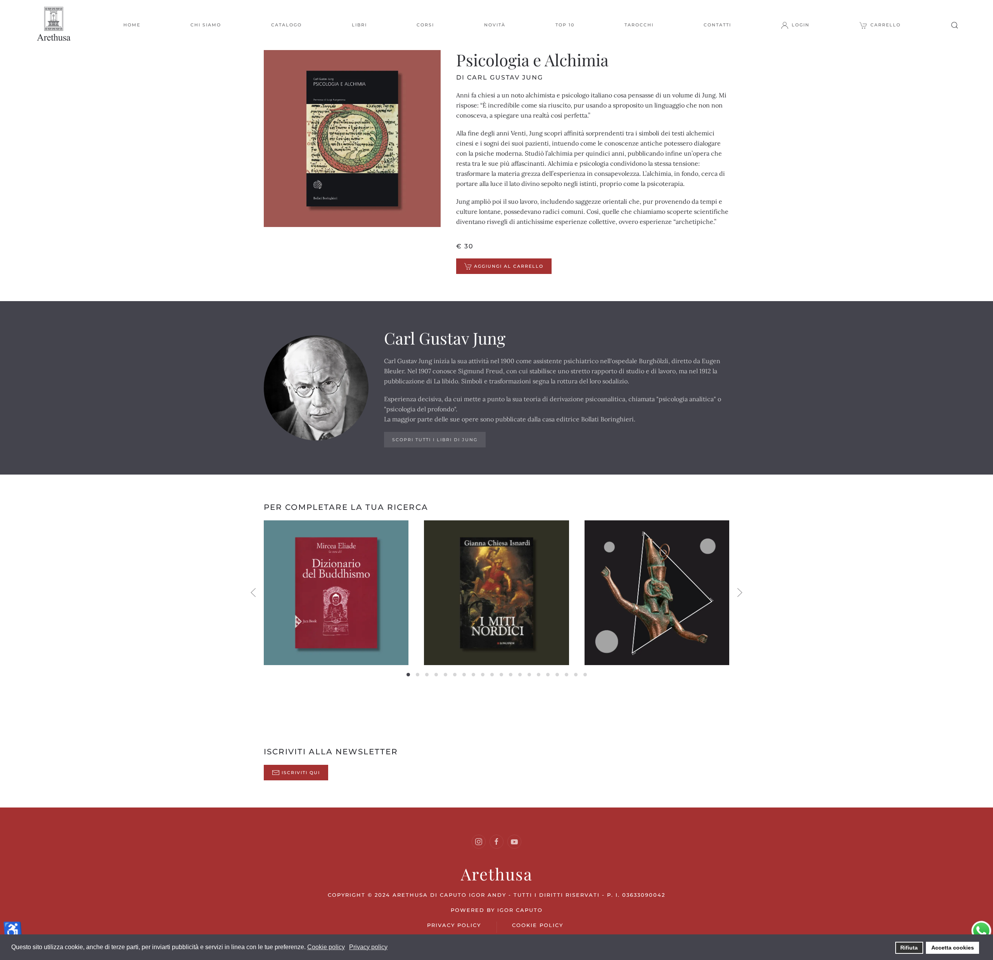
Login (801, 25)
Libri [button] (359, 25)
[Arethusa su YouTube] (514, 842)
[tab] (408, 674)
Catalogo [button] (286, 25)
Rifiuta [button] (909, 947)
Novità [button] (494, 25)
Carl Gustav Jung (444, 338)
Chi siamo (205, 25)
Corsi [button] (425, 25)
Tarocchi (639, 25)
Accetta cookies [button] (952, 947)
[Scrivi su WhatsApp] (981, 930)
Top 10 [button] (564, 25)
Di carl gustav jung (499, 77)
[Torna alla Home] (54, 25)
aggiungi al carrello (508, 266)
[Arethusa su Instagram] (479, 842)
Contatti (717, 25)
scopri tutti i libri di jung (434, 439)
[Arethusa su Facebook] (496, 842)
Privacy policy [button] (368, 947)
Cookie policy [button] (326, 947)
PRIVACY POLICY (454, 925)
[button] (954, 25)
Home (131, 25)
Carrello (885, 25)
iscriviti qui (301, 772)
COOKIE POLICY (537, 925)
